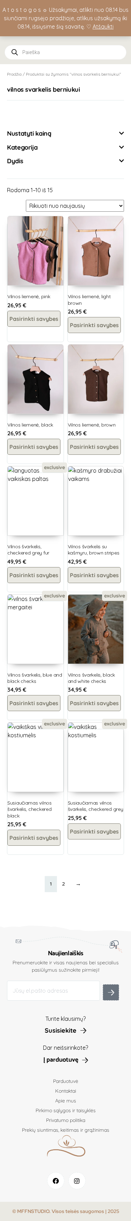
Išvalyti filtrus (32, 114)
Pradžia (14, 74)
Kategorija (22, 147)
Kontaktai (65, 1091)
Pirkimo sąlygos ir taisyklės (66, 1110)
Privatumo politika (65, 1120)
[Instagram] (77, 1180)
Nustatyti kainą (29, 133)
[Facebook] (55, 1180)
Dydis (15, 161)
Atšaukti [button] (103, 26)
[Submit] (111, 992)
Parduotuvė (65, 1081)
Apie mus (65, 1101)
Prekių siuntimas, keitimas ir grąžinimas (65, 1130)
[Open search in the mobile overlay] (65, 52)
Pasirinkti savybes (33, 318)
